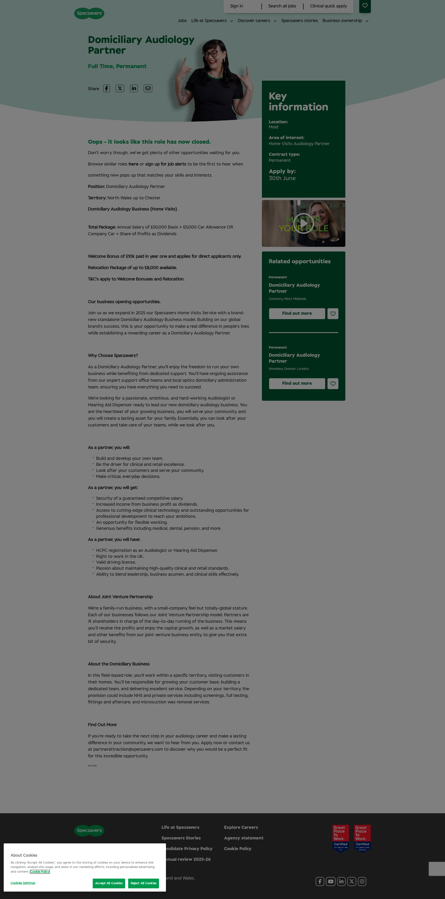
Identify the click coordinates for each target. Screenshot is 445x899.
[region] (85, 867)
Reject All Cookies (143, 883)
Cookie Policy (39, 871)
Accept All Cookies (108, 883)
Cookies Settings (23, 883)
